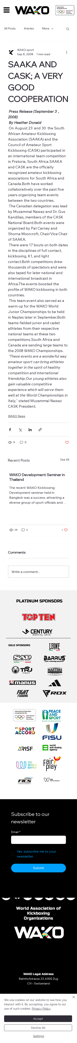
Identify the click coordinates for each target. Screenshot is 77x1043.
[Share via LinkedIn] (30, 430)
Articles (29, 28)
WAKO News (16, 416)
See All (64, 459)
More (45, 28)
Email (15, 832)
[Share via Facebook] (10, 430)
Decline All (38, 1027)
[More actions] (66, 52)
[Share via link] (40, 430)
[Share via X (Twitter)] (20, 430)
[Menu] (6, 9)
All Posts (10, 28)
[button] (68, 28)
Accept (38, 1018)
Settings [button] (38, 1036)
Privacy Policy (41, 1008)
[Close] (71, 999)
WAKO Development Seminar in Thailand (37, 477)
